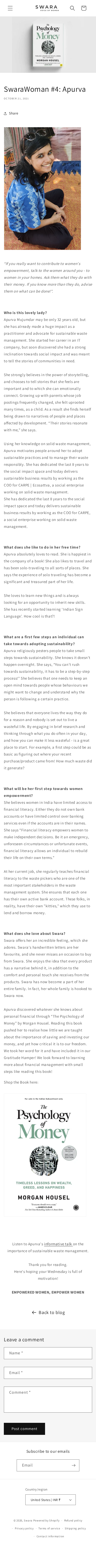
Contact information (50, 1536)
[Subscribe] (73, 1465)
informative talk (58, 1243)
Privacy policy (24, 1528)
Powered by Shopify (46, 1520)
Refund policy (73, 1520)
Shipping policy (75, 1528)
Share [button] (13, 113)
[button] (10, 8)
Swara (28, 1520)
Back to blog (52, 1312)
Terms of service (49, 1528)
